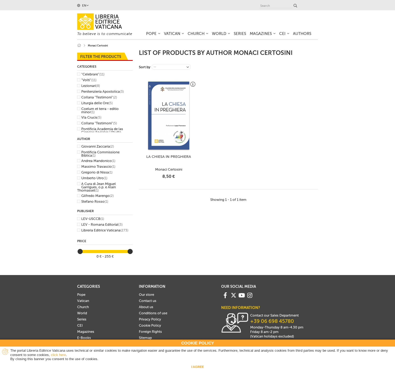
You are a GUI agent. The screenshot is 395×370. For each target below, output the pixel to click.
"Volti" (88, 80)
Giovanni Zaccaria (97, 146)
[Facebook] (225, 295)
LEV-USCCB (92, 219)
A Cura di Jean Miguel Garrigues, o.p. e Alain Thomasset (96, 187)
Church (83, 307)
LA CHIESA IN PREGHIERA (168, 156)
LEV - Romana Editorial (102, 224)
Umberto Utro (94, 178)
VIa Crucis (91, 117)
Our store (146, 295)
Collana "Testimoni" (99, 97)
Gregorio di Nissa (97, 172)
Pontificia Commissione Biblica (100, 153)
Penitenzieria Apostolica (102, 91)
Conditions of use (153, 313)
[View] (192, 86)
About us (146, 307)
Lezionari (90, 86)
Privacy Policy (150, 319)
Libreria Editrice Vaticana (104, 230)
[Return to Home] (79, 45)
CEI (80, 325)
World (82, 313)
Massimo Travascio (98, 166)
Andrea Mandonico (98, 161)
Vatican (83, 301)
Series (81, 319)
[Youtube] (241, 295)
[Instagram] (249, 295)
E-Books (84, 338)
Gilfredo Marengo (97, 196)
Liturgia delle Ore (97, 103)
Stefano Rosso (94, 201)
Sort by (144, 67)
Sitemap (145, 338)
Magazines (85, 332)
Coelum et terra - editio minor (100, 110)
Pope (81, 295)
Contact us (147, 301)
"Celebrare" (93, 74)
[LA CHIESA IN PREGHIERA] (168, 115)
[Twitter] (233, 295)
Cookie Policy (150, 325)
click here (58, 355)
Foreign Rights (150, 332)
